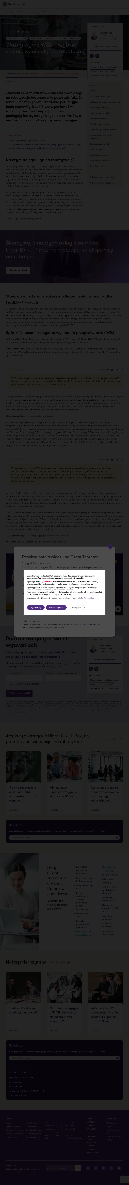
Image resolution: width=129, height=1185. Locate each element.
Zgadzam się (36, 607)
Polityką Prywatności (85, 598)
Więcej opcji (76, 607)
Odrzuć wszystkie (56, 607)
